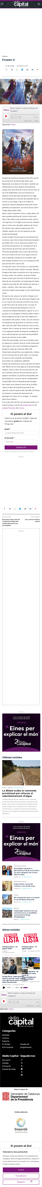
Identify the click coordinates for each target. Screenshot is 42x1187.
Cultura (16, 895)
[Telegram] (22, 69)
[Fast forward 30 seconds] (20, 117)
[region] (21, 1167)
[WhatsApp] (17, 69)
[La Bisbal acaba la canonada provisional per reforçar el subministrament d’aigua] (21, 772)
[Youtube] (21, 1075)
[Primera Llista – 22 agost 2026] (11, 938)
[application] (15, 987)
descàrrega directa (27, 405)
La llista (4, 951)
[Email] (27, 69)
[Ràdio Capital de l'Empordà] (21, 4)
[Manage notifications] (31, 1181)
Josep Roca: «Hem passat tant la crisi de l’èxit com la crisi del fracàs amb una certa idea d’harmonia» (14, 979)
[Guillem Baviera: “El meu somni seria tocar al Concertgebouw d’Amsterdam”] (31, 963)
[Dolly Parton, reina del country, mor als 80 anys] (7, 886)
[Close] (39, 1150)
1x (16, 117)
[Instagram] (21, 1063)
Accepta (21, 1170)
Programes (5, 56)
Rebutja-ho (21, 1182)
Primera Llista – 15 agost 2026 (29, 948)
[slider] (25, 987)
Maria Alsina (17, 902)
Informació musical (20, 866)
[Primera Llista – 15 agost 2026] (31, 938)
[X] (12, 69)
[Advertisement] (21, 32)
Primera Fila (17, 877)
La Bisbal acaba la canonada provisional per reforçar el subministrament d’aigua (19, 793)
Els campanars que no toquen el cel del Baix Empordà (27, 898)
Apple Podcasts (9, 408)
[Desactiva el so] (21, 988)
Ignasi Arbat (11, 66)
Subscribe (27, 121)
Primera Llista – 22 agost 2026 (9, 948)
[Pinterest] (37, 69)
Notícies (4, 787)
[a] (21, 1021)
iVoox (13, 124)
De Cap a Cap (6, 984)
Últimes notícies (12, 757)
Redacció (10, 788)
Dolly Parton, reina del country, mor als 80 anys (24, 885)
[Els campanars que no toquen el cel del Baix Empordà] (7, 899)
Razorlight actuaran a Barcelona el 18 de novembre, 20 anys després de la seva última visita (27, 871)
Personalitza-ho (21, 1176)
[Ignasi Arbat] (3, 66)
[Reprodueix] (4, 987)
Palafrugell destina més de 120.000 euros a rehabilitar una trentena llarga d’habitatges (25, 914)
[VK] (32, 69)
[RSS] (21, 1066)
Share (36, 121)
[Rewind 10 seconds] (12, 117)
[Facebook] (6, 69)
